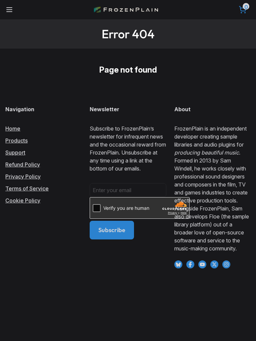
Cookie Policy (22, 200)
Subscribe (111, 230)
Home (12, 128)
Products (16, 140)
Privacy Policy (23, 176)
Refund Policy (22, 164)
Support (15, 152)
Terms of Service (27, 188)
